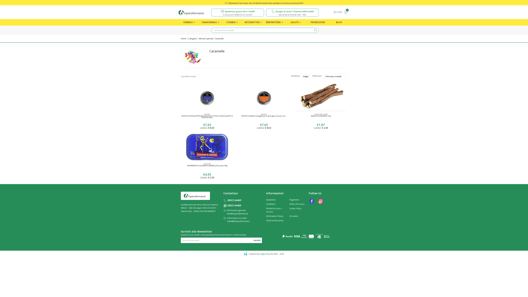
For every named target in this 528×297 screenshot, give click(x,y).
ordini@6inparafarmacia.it (238, 221)
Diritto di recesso (297, 204)
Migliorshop (265, 254)
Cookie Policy (295, 208)
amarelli (207, 164)
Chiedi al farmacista (275, 220)
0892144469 (234, 200)
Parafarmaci (210, 22)
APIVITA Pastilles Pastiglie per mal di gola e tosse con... (263, 116)
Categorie (192, 38)
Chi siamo (293, 216)
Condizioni (270, 204)
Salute (295, 22)
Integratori (252, 22)
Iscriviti (257, 240)
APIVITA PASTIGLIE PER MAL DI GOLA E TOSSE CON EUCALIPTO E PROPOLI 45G (207, 117)
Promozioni (318, 22)
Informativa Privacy (274, 216)
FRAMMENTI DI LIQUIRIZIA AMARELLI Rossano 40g (207, 166)
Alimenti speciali (206, 38)
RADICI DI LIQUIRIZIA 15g (321, 116)
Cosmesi (231, 22)
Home (183, 38)
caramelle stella (321, 114)
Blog (339, 22)
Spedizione (271, 199)
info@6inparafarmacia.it (237, 213)
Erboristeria (273, 22)
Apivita (207, 114)
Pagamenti (294, 199)
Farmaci (188, 22)
